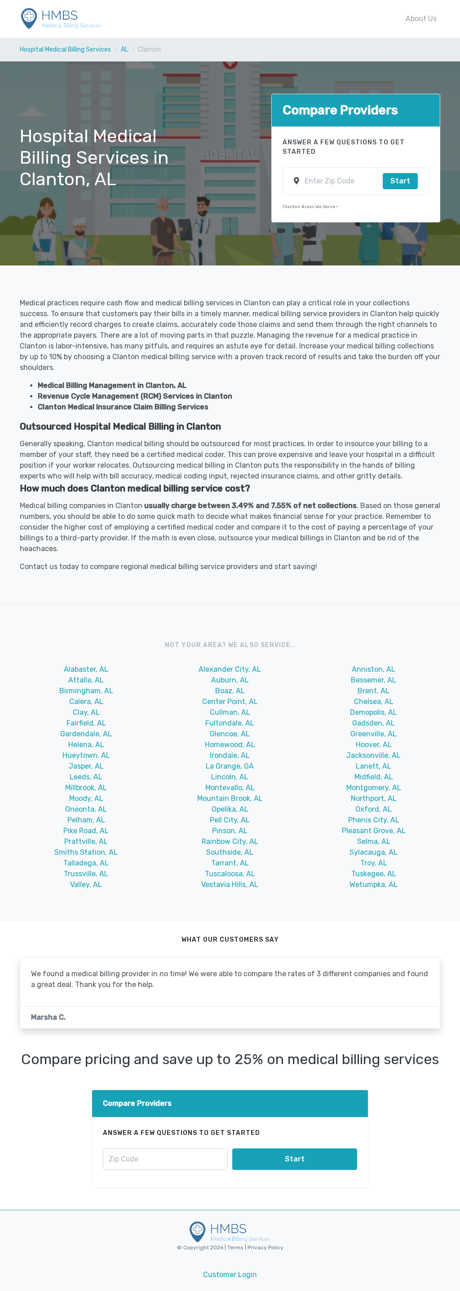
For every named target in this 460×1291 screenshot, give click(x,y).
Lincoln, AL (229, 777)
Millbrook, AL (86, 787)
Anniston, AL (373, 669)
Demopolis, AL (373, 712)
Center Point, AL (230, 701)
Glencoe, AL (230, 734)
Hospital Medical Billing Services (65, 49)
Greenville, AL (373, 734)
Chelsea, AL (374, 701)
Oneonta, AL (86, 809)
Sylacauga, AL (373, 852)
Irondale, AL (230, 755)
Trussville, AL (86, 873)
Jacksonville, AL (373, 755)
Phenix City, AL (373, 820)
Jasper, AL (86, 766)
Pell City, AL (230, 820)
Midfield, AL (373, 777)
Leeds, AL (86, 777)
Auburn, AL (230, 680)
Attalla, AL (86, 680)
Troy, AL (373, 863)
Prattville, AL (86, 841)
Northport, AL (374, 798)
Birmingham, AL (86, 691)
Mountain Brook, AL (230, 798)
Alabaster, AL (86, 669)
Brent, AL (373, 691)
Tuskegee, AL (373, 873)
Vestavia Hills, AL (229, 884)
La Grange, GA (230, 766)
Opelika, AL (230, 809)
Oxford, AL (373, 809)
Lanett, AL (373, 766)
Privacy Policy (264, 1247)
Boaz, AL (230, 691)
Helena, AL (86, 744)
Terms (236, 1247)
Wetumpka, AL (373, 884)
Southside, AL (229, 852)
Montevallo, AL (230, 787)
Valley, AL (86, 884)
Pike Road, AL (86, 830)
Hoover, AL (374, 744)
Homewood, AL (230, 744)
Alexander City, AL (230, 669)
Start (400, 181)
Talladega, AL (86, 863)
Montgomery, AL (373, 787)
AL (124, 49)
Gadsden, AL (373, 723)
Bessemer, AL (373, 680)
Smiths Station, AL (86, 852)
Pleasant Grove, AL (374, 830)
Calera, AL (86, 701)
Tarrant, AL (230, 863)
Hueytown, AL (86, 755)
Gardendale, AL (86, 734)
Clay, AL (86, 712)
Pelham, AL (86, 820)
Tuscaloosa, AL (230, 873)
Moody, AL (86, 798)
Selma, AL (373, 841)
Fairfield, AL (86, 723)
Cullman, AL (230, 712)
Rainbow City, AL (230, 841)
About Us (421, 18)
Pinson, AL (230, 830)
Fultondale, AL (229, 723)
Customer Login (230, 1274)
